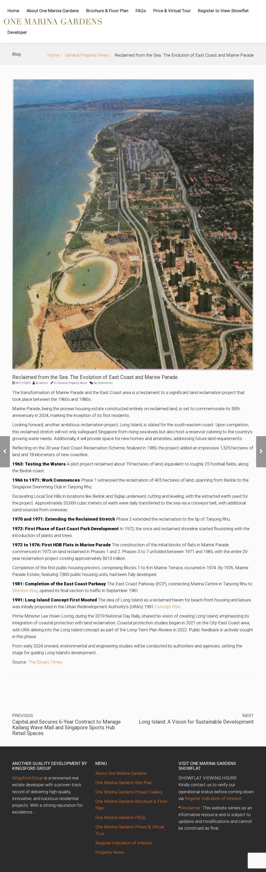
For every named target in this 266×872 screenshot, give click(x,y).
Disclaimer (190, 807)
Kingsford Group (27, 778)
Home (13, 10)
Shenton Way (25, 590)
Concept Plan (167, 606)
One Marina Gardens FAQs (120, 817)
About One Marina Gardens (52, 10)
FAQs (141, 10)
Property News (109, 852)
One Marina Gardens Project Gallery (129, 792)
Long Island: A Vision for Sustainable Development (196, 722)
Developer (17, 32)
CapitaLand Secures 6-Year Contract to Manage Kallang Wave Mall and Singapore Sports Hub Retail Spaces (66, 727)
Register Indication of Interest (123, 842)
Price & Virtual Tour (172, 10)
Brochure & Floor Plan (107, 10)
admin (43, 383)
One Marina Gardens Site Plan (123, 782)
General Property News (87, 55)
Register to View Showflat (223, 10)
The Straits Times (45, 662)
